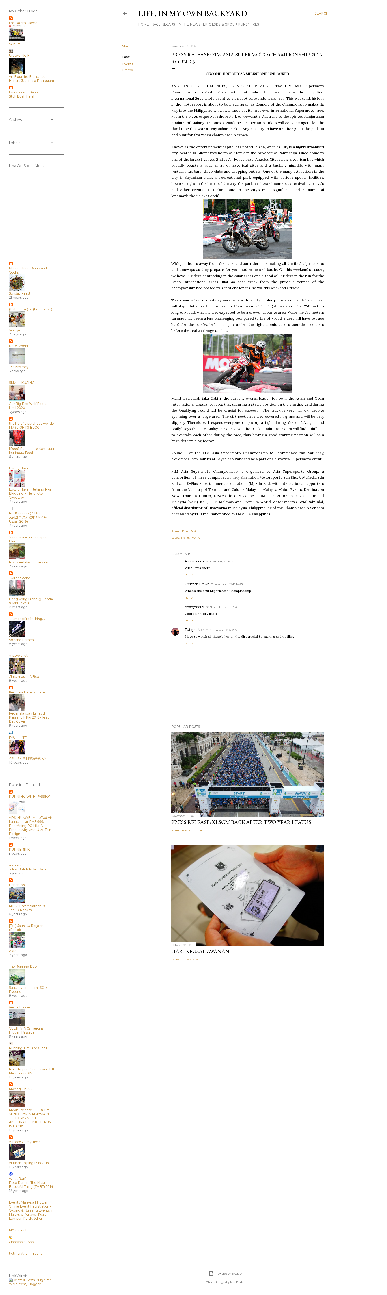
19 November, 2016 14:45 (227, 584)
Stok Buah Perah (22, 96)
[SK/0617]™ (18, 737)
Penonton (17, 885)
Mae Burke (237, 1282)
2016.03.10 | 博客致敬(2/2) (28, 758)
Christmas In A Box (24, 677)
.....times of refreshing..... (27, 619)
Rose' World (18, 346)
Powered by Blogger (229, 1273)
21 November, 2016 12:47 (222, 630)
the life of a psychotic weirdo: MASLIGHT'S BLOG (31, 426)
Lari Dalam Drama (23, 23)
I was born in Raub (23, 92)
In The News (189, 24)
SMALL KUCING (21, 383)
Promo (127, 70)
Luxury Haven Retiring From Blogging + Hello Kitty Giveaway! (31, 493)
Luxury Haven (20, 468)
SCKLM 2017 (19, 44)
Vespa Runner (20, 1007)
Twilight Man (195, 630)
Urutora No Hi (19, 56)
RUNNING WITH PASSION (30, 797)
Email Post (189, 531)
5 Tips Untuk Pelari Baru (27, 869)
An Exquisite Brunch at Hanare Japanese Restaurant (31, 79)
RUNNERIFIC (19, 849)
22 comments (191, 959)
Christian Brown (197, 584)
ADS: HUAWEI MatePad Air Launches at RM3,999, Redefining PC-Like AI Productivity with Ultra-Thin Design (30, 826)
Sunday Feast (19, 293)
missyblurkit (18, 656)
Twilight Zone (19, 578)
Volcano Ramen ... (23, 640)
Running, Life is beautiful (28, 1048)
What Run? (18, 1179)
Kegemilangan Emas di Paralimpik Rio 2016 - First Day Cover (29, 717)
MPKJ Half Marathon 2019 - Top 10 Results (30, 908)
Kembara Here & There (27, 692)
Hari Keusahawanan (200, 951)
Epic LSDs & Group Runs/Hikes (231, 24)
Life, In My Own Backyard (192, 13)
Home (143, 24)
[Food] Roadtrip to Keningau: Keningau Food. (31, 451)
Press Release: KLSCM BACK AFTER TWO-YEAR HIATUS (241, 822)
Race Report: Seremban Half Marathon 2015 (31, 1071)
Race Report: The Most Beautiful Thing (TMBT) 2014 (31, 1185)
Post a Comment (193, 830)
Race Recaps (163, 24)
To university (18, 367)
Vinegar (15, 330)
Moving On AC (20, 1089)
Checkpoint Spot (22, 1242)
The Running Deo (23, 967)
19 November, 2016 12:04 (221, 561)
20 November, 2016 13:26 (222, 607)
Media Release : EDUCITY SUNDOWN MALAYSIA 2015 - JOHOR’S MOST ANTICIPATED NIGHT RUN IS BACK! (31, 1118)
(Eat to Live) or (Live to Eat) (30, 309)
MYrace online (20, 1230)
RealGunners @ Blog (25, 513)
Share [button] (126, 46)
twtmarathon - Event (25, 1254)
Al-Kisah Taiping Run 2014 (29, 1163)
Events (127, 64)
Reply (189, 574)
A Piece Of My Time (24, 1142)
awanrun (15, 865)
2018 (13, 951)
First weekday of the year (29, 562)
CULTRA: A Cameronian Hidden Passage (27, 1030)
